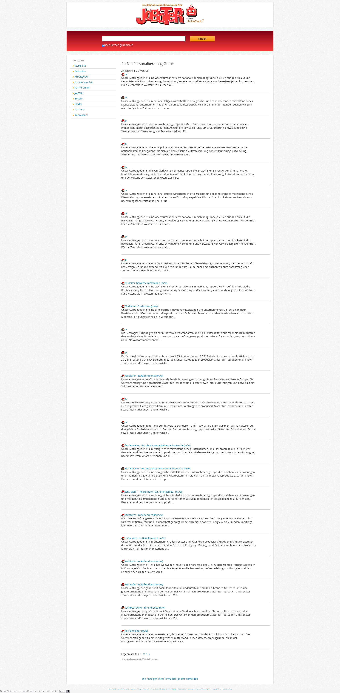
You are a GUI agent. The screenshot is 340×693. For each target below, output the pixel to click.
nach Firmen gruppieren (118, 45)
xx (125, 74)
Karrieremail (82, 87)
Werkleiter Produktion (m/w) (141, 306)
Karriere (79, 109)
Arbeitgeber (82, 76)
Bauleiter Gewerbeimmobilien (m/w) (145, 283)
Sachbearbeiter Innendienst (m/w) (144, 607)
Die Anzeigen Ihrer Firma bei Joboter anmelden (170, 678)
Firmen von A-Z (83, 82)
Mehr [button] (62, 691)
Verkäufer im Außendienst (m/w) (143, 375)
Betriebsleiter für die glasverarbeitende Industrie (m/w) (157, 445)
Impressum (81, 115)
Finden (202, 38)
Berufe (79, 98)
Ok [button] (67, 691)
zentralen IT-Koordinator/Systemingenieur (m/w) (153, 491)
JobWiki (79, 93)
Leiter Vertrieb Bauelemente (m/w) (144, 538)
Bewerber (80, 71)
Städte (78, 104)
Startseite (80, 65)
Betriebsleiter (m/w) (136, 630)
